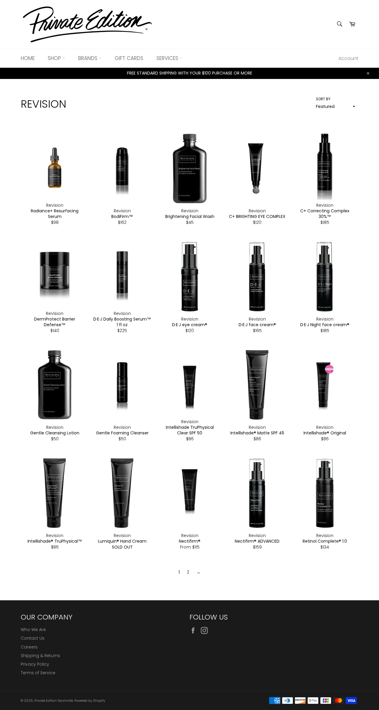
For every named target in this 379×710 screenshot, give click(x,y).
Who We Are (33, 630)
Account (348, 58)
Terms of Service (38, 673)
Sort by (323, 99)
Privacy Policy (35, 664)
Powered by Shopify (89, 700)
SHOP (55, 58)
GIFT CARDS (129, 58)
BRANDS (88, 58)
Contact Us (32, 638)
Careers (29, 647)
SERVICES (168, 58)
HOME (28, 58)
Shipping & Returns (40, 656)
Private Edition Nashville (53, 700)
